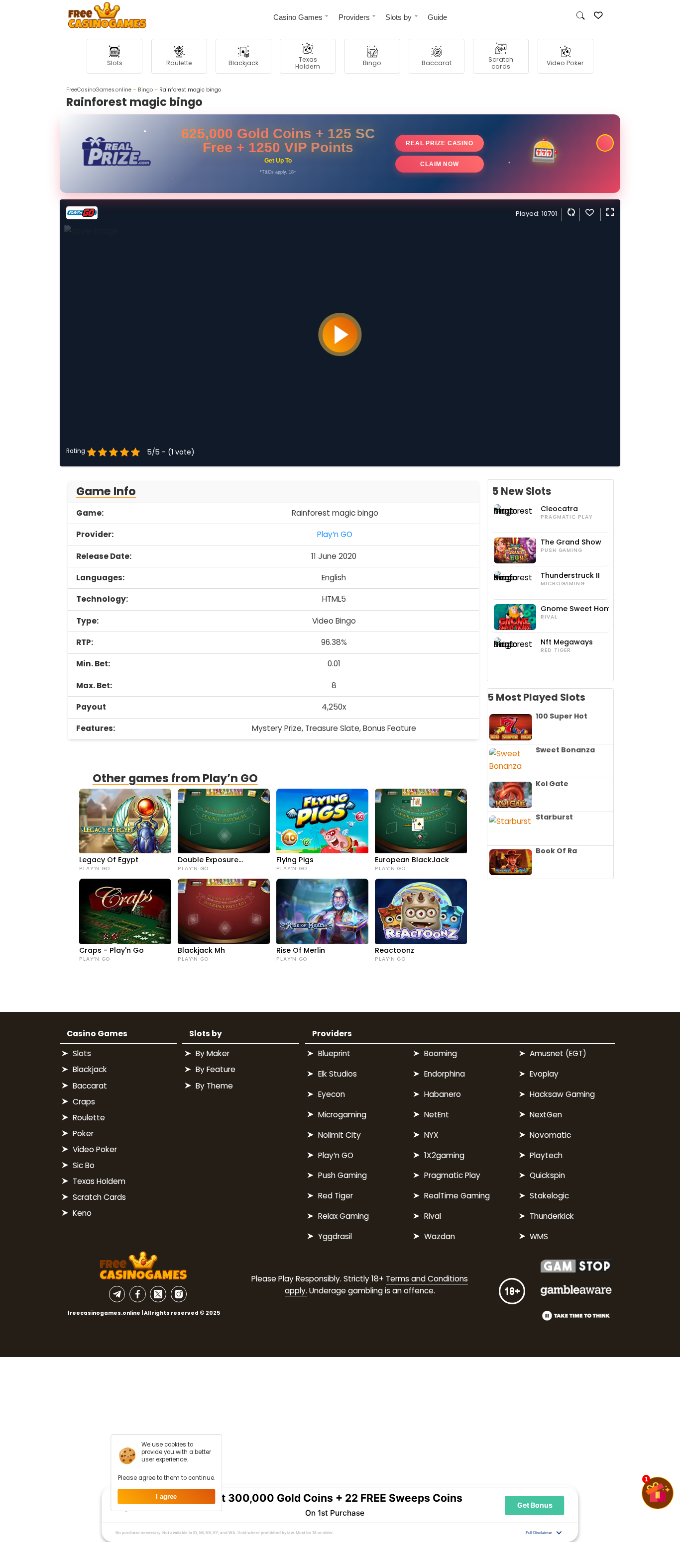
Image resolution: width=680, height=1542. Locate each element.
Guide (437, 17)
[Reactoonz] (421, 911)
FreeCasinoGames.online (98, 89)
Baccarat (90, 1086)
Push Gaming (561, 550)
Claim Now (439, 164)
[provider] (82, 216)
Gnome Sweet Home (578, 609)
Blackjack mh (201, 950)
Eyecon (331, 1094)
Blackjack (90, 1069)
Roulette (89, 1117)
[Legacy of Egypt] (125, 821)
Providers (354, 17)
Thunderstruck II (570, 575)
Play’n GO (334, 534)
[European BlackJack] (421, 821)
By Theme (214, 1086)
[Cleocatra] (516, 517)
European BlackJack (412, 860)
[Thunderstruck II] (516, 583)
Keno (82, 1213)
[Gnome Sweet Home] (516, 617)
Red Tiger (556, 650)
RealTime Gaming (457, 1195)
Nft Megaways (567, 642)
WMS (539, 1236)
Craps (84, 1101)
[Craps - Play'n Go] (125, 911)
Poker (83, 1133)
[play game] (340, 335)
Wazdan (439, 1236)
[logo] (103, 17)
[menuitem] (297, 16)
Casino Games (298, 17)
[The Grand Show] (516, 550)
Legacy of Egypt (108, 860)
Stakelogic (549, 1195)
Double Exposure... (210, 860)
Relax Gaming (343, 1216)
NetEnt (436, 1114)
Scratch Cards (99, 1197)
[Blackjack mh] (224, 911)
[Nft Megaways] (516, 650)
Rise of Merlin (300, 950)
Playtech (546, 1155)
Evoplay (544, 1074)
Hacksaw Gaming (562, 1094)
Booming (440, 1053)
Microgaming (563, 583)
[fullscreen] (609, 212)
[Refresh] (570, 212)
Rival (549, 617)
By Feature (215, 1069)
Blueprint (334, 1053)
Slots (82, 1053)
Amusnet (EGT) (558, 1053)
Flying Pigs (295, 860)
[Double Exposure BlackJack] (224, 821)
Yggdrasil (335, 1236)
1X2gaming (444, 1155)
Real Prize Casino (439, 143)
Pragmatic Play (566, 517)
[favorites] (589, 214)
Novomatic (550, 1135)
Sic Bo (84, 1165)
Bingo (145, 89)
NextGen (546, 1114)
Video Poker (95, 1149)
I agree (166, 1496)
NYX (431, 1135)
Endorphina (444, 1074)
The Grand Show (571, 542)
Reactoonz (394, 950)
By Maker (212, 1053)
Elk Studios (337, 1074)
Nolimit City (339, 1135)
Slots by (398, 17)
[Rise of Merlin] (322, 911)
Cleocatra (559, 509)
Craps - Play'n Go (111, 950)
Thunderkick (552, 1216)
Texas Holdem (99, 1181)
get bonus (535, 1505)
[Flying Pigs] (322, 821)
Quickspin (547, 1175)
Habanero (442, 1094)
